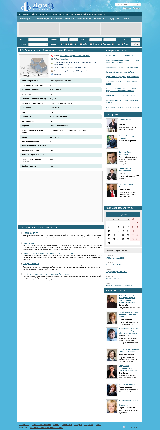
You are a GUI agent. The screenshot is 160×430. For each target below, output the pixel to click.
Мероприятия (84, 18)
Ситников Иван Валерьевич (125, 153)
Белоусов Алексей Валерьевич (126, 185)
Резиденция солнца (31, 264)
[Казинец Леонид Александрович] (112, 125)
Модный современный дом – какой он (121, 95)
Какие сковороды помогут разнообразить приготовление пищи (122, 61)
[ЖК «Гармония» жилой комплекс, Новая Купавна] (34, 66)
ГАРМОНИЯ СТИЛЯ (31, 233)
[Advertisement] (39, 29)
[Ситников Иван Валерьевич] (112, 158)
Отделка (95, 44)
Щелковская (63, 14)
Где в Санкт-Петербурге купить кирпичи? (122, 77)
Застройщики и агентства (49, 18)
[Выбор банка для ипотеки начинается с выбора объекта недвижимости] (112, 334)
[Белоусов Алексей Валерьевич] (112, 190)
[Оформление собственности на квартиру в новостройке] (112, 372)
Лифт (126, 44)
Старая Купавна (65, 59)
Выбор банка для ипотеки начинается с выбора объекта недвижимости (129, 330)
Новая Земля (29, 243)
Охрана (117, 44)
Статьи (126, 18)
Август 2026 (123, 214)
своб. (84, 44)
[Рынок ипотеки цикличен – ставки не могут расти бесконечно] (112, 406)
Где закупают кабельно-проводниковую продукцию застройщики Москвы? (122, 89)
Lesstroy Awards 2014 (114, 265)
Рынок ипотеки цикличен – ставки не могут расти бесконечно (129, 402)
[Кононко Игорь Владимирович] (112, 174)
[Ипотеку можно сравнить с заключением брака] (112, 355)
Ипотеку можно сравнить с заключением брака (129, 350)
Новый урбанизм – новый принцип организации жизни (129, 314)
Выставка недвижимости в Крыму (119, 285)
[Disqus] (60, 315)
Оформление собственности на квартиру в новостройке (128, 368)
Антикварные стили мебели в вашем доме (123, 67)
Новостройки (31, 14)
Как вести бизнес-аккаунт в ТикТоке (120, 72)
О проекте (127, 8)
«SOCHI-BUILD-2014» (114, 278)
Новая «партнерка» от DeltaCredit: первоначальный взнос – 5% (48, 253)
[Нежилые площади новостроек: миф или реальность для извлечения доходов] (112, 301)
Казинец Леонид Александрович (125, 120)
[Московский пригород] (112, 390)
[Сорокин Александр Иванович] (112, 142)
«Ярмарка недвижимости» (116, 272)
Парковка (107, 44)
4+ (78, 44)
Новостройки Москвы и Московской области (46, 428)
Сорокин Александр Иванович (126, 137)
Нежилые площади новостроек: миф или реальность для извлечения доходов (127, 298)
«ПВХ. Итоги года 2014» (115, 258)
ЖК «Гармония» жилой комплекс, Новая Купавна (46, 50)
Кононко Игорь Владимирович (125, 169)
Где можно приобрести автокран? (119, 55)
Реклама (136, 8)
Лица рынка (113, 18)
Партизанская (53, 14)
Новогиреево (42, 14)
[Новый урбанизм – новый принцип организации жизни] (112, 318)
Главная (22, 14)
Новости (69, 18)
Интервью (99, 18)
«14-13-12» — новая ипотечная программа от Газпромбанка (47, 274)
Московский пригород (127, 384)
